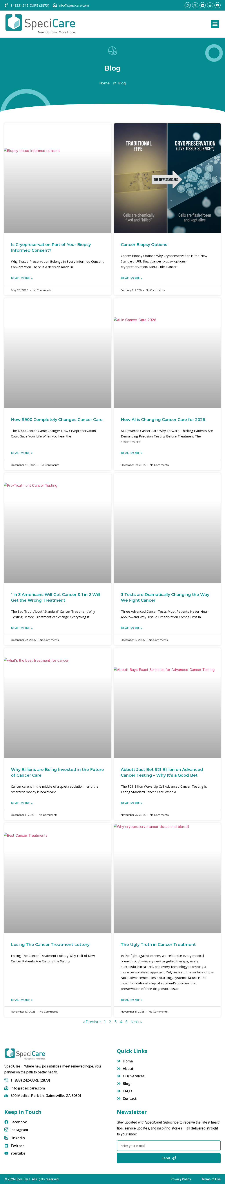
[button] (215, 24)
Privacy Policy (181, 1179)
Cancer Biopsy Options (144, 244)
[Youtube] (217, 5)
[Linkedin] (203, 5)
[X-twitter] (195, 5)
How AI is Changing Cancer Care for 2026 (163, 419)
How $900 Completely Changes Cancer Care (57, 419)
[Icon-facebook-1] (188, 5)
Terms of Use (211, 1179)
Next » (136, 1022)
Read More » (22, 278)
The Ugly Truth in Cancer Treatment (158, 944)
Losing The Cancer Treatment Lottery (50, 944)
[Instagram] (210, 5)
